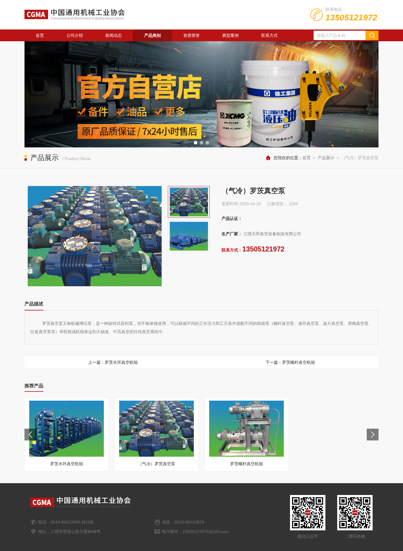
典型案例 (230, 35)
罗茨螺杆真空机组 (246, 463)
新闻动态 (113, 35)
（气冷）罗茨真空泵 (156, 463)
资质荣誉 (191, 35)
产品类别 (152, 35)
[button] (195, 142)
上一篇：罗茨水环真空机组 (113, 362)
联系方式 (269, 35)
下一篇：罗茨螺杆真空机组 (290, 362)
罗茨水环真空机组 (66, 463)
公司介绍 (74, 35)
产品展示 (326, 157)
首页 (40, 35)
